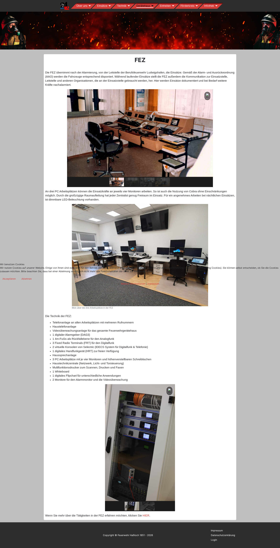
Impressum (153, 283)
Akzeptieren (9, 278)
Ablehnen (26, 278)
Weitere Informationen (133, 283)
